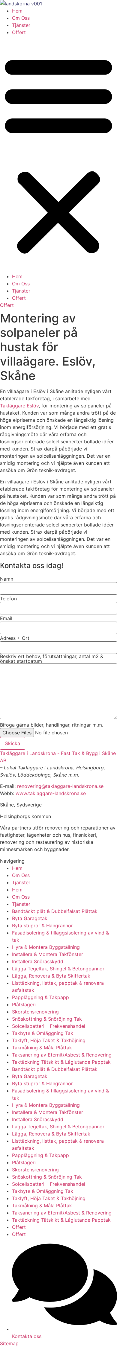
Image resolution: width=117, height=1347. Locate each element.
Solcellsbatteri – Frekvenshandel (48, 1026)
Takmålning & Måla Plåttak (42, 1048)
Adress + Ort (14, 638)
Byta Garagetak (29, 918)
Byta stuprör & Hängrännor (42, 926)
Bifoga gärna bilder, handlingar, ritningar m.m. (51, 724)
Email (6, 618)
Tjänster (21, 25)
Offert (19, 32)
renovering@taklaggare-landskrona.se (60, 786)
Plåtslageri (24, 1004)
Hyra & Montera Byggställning (46, 947)
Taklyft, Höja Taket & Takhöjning (49, 1040)
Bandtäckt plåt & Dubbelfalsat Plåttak (55, 911)
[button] (58, 154)
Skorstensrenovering (35, 1012)
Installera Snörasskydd (37, 961)
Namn (6, 578)
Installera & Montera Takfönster (47, 954)
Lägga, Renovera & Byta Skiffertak (51, 976)
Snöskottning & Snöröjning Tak (47, 1019)
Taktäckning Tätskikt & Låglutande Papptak (61, 1062)
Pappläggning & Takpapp (40, 997)
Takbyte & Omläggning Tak (42, 1033)
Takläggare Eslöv (19, 406)
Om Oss (21, 18)
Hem (17, 11)
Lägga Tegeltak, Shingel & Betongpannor (58, 969)
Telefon (8, 598)
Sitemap (9, 1343)
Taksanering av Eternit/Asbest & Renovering (62, 1055)
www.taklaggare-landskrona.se (51, 793)
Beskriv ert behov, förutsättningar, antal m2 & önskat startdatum (51, 658)
